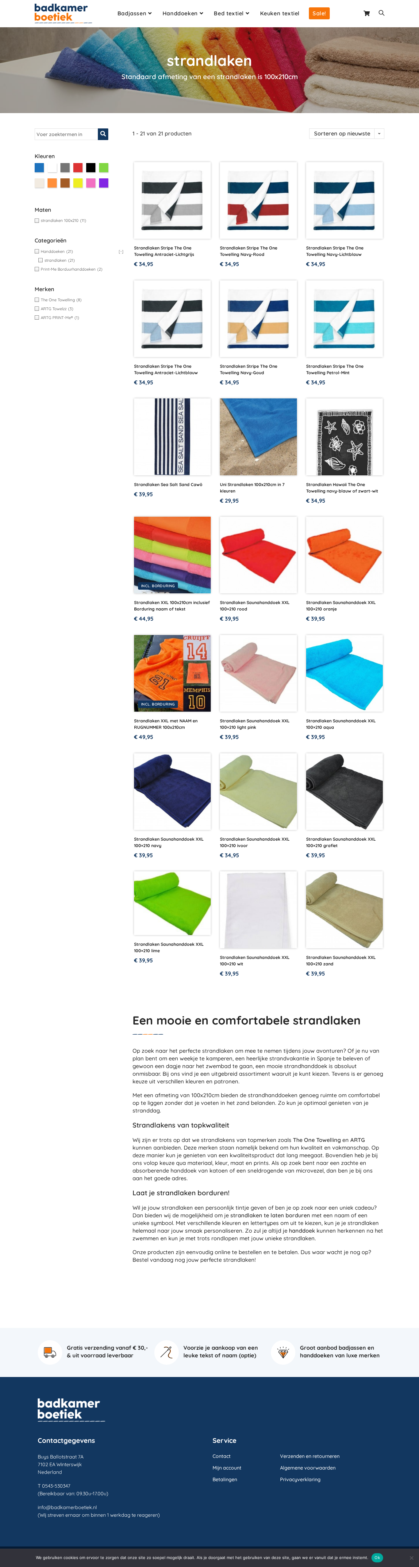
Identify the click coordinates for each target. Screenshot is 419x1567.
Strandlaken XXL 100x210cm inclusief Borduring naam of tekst (172, 606)
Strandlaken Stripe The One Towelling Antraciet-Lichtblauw (166, 369)
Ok (377, 1557)
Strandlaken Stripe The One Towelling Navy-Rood (248, 251)
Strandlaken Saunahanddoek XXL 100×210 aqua (341, 724)
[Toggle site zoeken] (381, 13)
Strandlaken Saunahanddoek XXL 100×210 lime (169, 947)
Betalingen (225, 1479)
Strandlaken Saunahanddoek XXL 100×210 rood (255, 606)
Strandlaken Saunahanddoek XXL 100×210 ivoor (255, 842)
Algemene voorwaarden (308, 1468)
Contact (222, 1456)
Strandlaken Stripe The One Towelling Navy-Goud (248, 369)
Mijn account (227, 1468)
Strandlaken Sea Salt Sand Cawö (168, 484)
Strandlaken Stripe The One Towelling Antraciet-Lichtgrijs (164, 251)
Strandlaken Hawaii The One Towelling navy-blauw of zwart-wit (342, 488)
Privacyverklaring (300, 1479)
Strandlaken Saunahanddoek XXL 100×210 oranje (341, 606)
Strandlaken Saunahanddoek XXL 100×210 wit (255, 961)
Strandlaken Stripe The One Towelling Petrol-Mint (334, 369)
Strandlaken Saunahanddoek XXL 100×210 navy (169, 842)
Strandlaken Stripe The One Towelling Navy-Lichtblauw (334, 251)
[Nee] (411, 1558)
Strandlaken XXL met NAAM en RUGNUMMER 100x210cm (166, 724)
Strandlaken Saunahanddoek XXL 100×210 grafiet (341, 842)
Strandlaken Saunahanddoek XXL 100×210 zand (341, 961)
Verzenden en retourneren (310, 1456)
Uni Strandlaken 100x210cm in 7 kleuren (252, 488)
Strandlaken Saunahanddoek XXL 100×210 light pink (255, 724)
